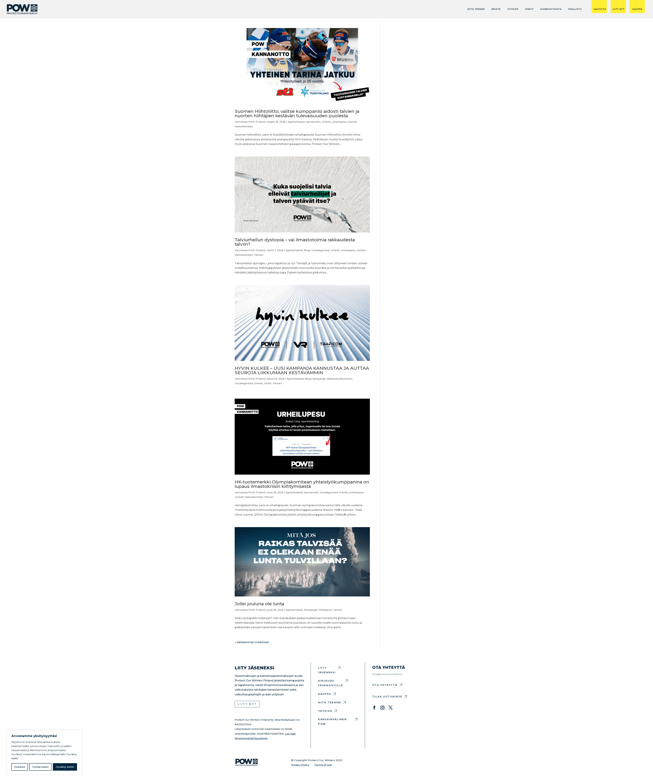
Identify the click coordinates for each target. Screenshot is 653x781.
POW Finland (256, 121)
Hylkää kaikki (40, 766)
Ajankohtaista (551, 9)
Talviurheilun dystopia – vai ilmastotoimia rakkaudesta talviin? (295, 242)
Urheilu (326, 121)
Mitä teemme (476, 9)
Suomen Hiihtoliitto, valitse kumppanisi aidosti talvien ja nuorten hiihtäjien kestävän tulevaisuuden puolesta (297, 113)
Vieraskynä (325, 609)
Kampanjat (319, 378)
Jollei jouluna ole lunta (259, 603)
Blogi (307, 250)
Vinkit (529, 9)
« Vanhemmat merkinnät (252, 642)
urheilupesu (339, 121)
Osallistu (575, 9)
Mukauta (19, 766)
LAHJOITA (600, 9)
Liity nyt (247, 704)
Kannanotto (313, 121)
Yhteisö (512, 9)
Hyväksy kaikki (65, 766)
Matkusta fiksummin (339, 378)
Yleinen (258, 254)
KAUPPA (637, 9)
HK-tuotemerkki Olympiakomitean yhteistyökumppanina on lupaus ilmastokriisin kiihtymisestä (302, 484)
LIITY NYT (619, 9)
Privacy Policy (300, 764)
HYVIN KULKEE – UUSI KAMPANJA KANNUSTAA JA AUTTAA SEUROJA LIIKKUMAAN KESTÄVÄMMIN (302, 370)
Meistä (496, 9)
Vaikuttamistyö (244, 126)
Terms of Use (323, 764)
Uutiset (352, 121)
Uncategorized (320, 250)
